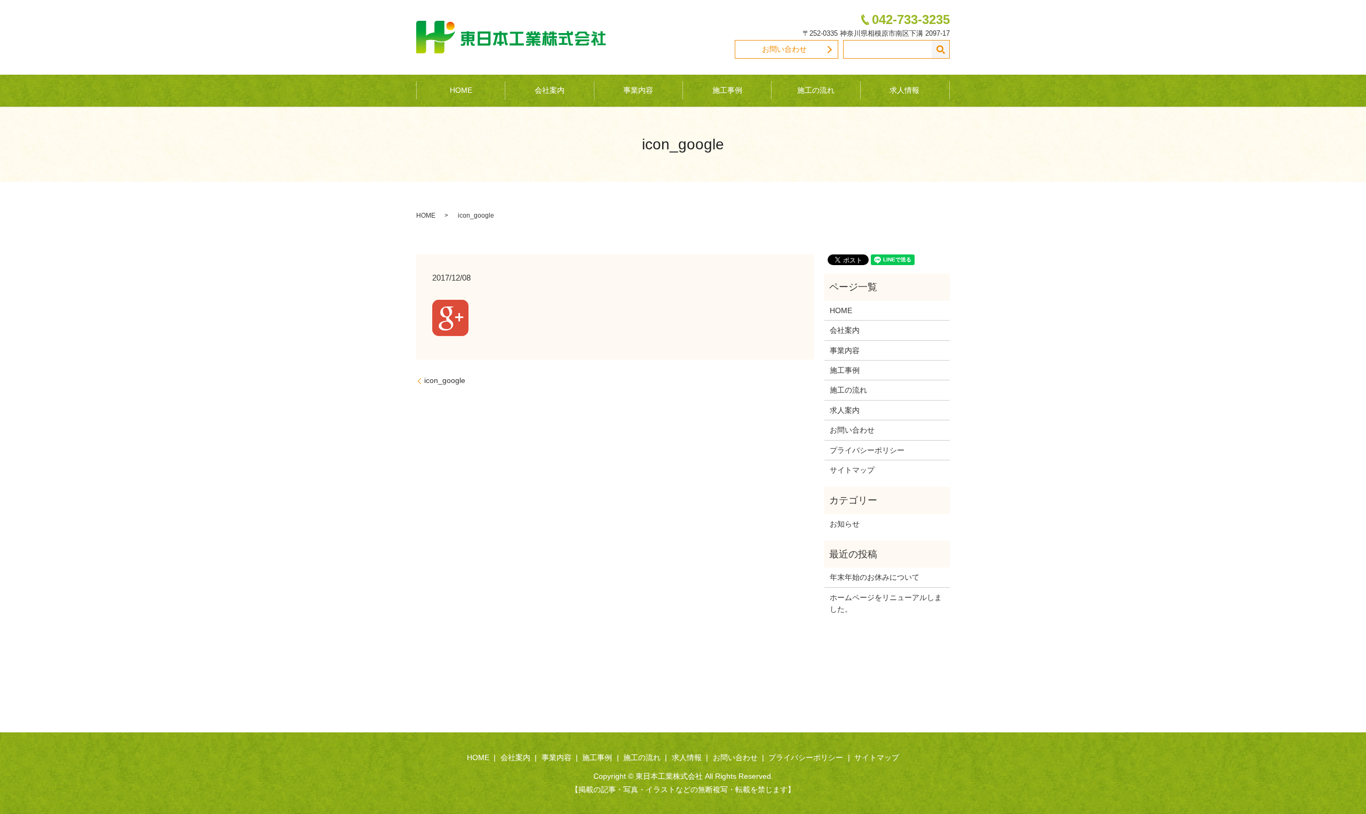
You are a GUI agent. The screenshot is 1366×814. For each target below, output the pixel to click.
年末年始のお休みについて (874, 577)
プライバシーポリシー (867, 450)
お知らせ (845, 524)
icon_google (444, 380)
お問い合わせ (784, 49)
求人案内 (845, 410)
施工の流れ (816, 90)
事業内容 (638, 90)
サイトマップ (852, 470)
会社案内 (550, 90)
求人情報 (904, 90)
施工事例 (727, 90)
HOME (461, 90)
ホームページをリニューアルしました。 (886, 603)
